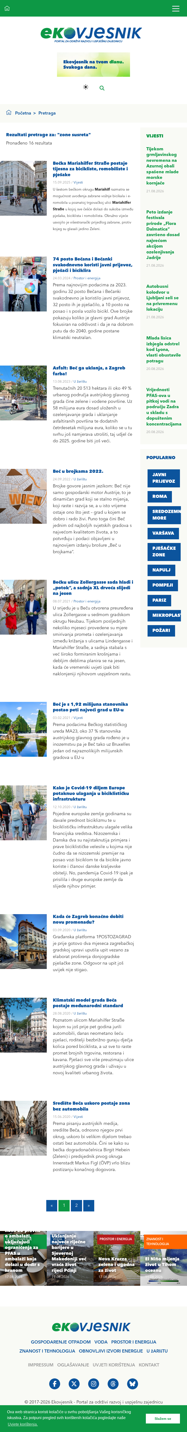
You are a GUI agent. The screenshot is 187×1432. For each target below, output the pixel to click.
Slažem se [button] (163, 1419)
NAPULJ (161, 570)
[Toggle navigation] (176, 8)
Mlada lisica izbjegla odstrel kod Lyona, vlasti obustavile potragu (163, 349)
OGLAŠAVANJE (73, 1365)
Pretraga (47, 113)
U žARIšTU (157, 1351)
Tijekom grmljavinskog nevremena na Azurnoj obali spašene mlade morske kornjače (162, 166)
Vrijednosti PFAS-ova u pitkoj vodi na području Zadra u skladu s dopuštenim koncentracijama (163, 407)
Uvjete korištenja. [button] (23, 1424)
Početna (23, 113)
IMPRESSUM (41, 1365)
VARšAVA (163, 533)
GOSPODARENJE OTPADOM (61, 1342)
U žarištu (80, 381)
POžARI (161, 631)
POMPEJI (162, 585)
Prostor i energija (87, 278)
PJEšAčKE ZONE (164, 551)
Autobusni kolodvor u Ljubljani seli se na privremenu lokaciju (162, 298)
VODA (101, 1342)
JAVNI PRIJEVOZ (163, 478)
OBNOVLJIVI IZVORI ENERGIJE (111, 1351)
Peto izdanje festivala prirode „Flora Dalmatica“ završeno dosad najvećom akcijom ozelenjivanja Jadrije (163, 235)
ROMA (159, 496)
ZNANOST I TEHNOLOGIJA (47, 1351)
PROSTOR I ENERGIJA (133, 1342)
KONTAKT (149, 1365)
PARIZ (159, 600)
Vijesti (78, 182)
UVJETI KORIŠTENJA (114, 1365)
